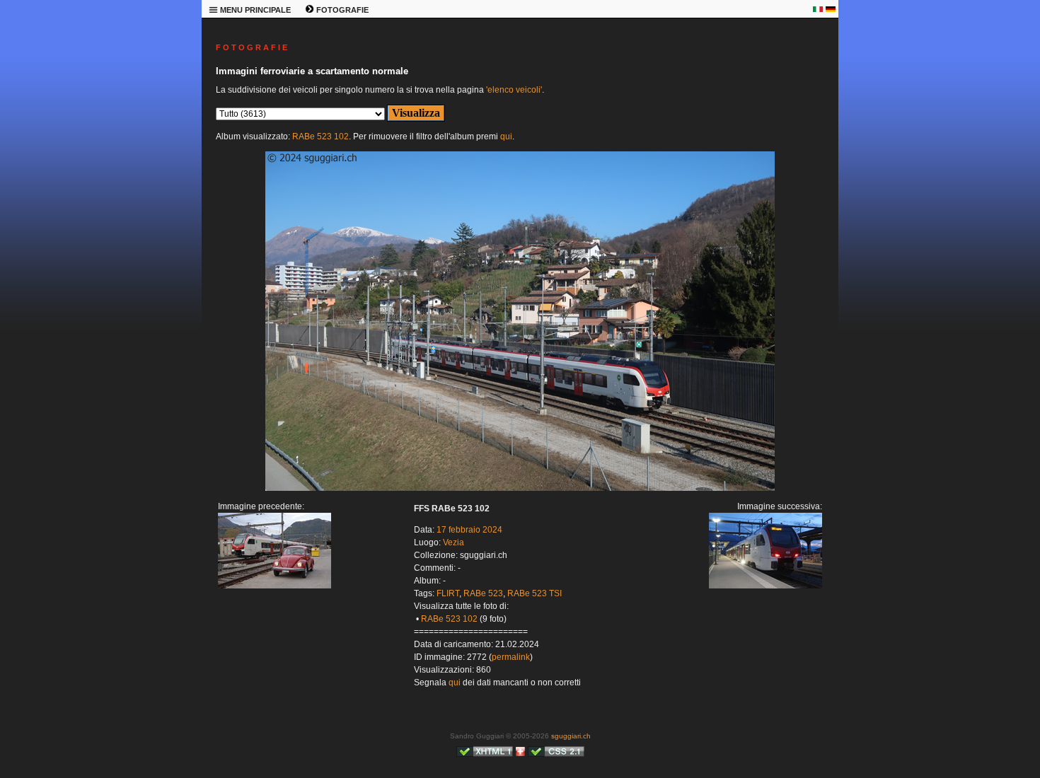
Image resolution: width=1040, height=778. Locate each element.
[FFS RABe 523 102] (520, 488)
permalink (511, 657)
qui (506, 136)
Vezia (453, 542)
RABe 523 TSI (534, 593)
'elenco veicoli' (514, 90)
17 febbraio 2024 (469, 530)
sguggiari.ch (571, 736)
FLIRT (448, 593)
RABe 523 (483, 593)
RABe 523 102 (320, 136)
